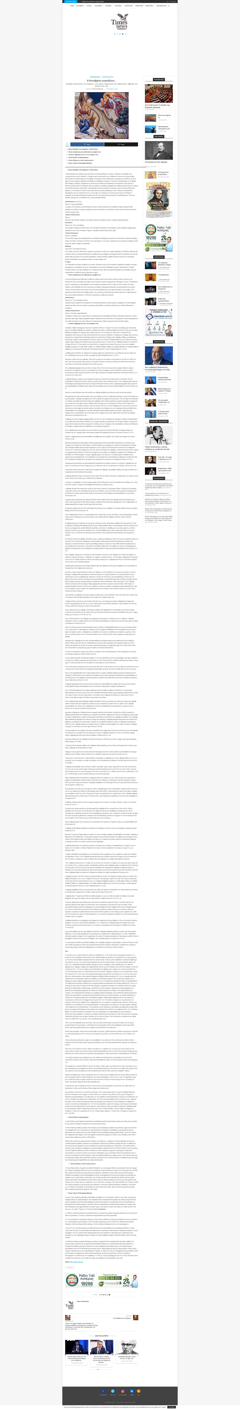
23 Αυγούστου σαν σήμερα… (156, 162)
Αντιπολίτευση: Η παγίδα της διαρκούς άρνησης (157, 106)
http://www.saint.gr (76, 1262)
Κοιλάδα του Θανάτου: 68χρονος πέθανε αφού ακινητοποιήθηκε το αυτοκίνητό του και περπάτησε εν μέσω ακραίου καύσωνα (158, 501)
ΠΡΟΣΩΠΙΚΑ (118, 6)
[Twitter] (167, 1)
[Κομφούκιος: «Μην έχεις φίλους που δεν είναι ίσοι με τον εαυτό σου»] (150, 471)
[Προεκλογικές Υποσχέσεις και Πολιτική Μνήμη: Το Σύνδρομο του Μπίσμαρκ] (150, 129)
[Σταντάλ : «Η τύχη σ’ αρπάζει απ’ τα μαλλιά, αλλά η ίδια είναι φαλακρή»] (150, 460)
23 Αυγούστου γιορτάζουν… (163, 173)
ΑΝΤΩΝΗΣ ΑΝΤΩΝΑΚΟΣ (166, 303)
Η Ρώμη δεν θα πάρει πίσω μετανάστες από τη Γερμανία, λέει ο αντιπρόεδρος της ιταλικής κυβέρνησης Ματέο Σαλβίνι (159, 485)
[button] (79, 1)
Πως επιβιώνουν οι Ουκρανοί (165, 288)
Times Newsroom (97, 89)
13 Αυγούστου (101, 1209)
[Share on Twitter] (101, 1295)
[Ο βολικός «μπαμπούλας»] (150, 301)
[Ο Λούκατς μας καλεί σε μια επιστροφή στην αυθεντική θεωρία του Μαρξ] (150, 414)
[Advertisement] (120, 57)
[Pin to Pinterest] (103, 1295)
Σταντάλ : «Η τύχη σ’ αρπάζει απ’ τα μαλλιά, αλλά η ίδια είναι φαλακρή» (165, 460)
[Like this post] (97, 1295)
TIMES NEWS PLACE (161, 6)
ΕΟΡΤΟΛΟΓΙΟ (69, 1267)
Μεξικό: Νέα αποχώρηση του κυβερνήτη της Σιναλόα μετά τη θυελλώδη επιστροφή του (158, 510)
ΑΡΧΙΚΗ (72, 6)
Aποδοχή (171, 1407)
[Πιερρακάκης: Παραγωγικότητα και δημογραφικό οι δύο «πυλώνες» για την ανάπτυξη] (150, 380)
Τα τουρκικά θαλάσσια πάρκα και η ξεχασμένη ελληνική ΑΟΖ (164, 266)
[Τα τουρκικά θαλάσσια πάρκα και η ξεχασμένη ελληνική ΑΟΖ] (150, 265)
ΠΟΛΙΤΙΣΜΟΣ (98, 6)
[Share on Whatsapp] (107, 1295)
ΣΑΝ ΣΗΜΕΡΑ (79, 6)
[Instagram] (170, 1)
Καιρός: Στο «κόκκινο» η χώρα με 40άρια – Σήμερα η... (126, 1358)
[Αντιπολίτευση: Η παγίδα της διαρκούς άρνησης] (159, 93)
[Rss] (175, 1)
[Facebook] (165, 1)
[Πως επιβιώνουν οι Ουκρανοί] (150, 289)
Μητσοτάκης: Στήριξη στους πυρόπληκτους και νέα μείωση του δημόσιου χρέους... (77, 1359)
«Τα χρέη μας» (163, 275)
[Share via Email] (109, 1295)
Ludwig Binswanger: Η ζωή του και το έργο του (101, 1357)
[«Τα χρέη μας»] (150, 277)
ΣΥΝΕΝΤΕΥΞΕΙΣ (139, 6)
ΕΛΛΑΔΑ (89, 6)
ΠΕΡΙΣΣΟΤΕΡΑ (149, 6)
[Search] (169, 6)
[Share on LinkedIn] (105, 1295)
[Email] (172, 1)
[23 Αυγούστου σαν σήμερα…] (159, 150)
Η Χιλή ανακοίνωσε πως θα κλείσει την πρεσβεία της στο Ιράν (157, 494)
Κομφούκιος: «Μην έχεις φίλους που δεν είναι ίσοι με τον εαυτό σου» (165, 471)
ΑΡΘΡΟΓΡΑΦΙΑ (129, 6)
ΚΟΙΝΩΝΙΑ (108, 6)
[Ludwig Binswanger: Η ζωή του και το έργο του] (101, 1347)
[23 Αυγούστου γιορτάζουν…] (150, 175)
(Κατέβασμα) (78, 201)
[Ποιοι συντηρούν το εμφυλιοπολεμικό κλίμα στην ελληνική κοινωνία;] (150, 118)
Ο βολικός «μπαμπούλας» (163, 300)
